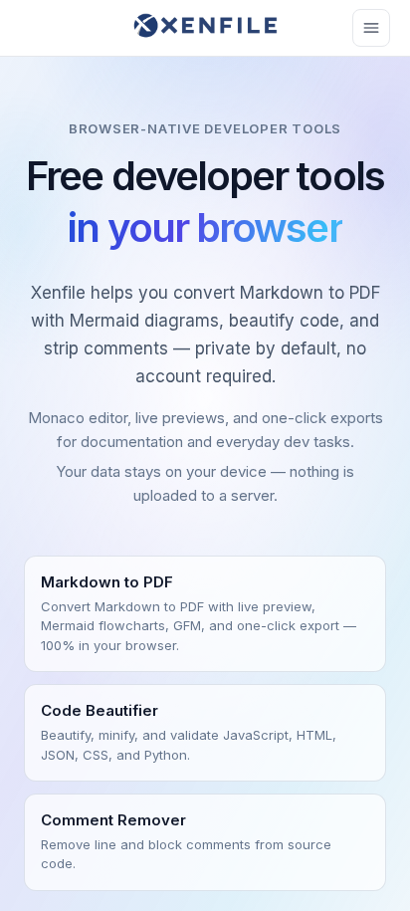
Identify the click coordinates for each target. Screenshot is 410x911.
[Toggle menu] (371, 28)
